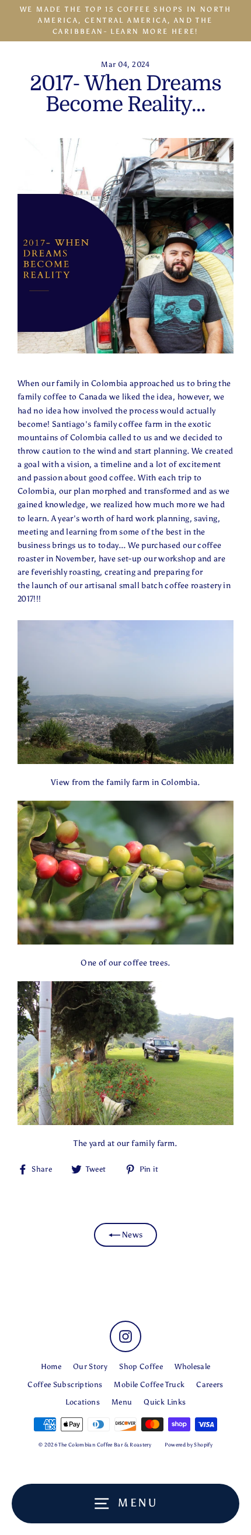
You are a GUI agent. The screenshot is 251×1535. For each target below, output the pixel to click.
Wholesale (192, 1366)
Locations (82, 1402)
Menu (121, 1402)
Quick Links (165, 1402)
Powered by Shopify (189, 1444)
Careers (210, 1384)
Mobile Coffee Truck (149, 1384)
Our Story (90, 1366)
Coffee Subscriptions (64, 1384)
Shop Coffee (141, 1366)
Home (51, 1366)
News (131, 1234)
